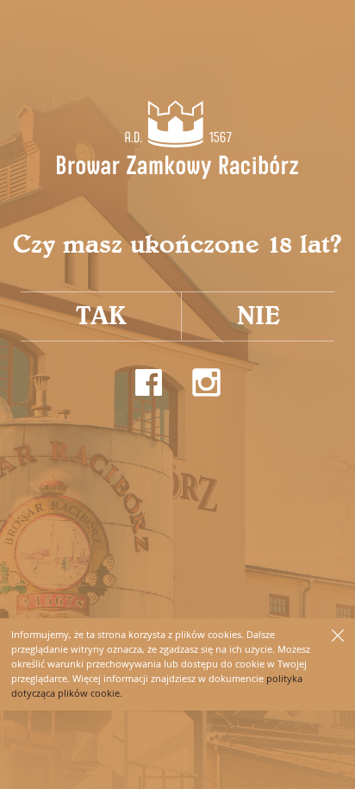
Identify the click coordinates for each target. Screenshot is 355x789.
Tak (101, 316)
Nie (258, 316)
